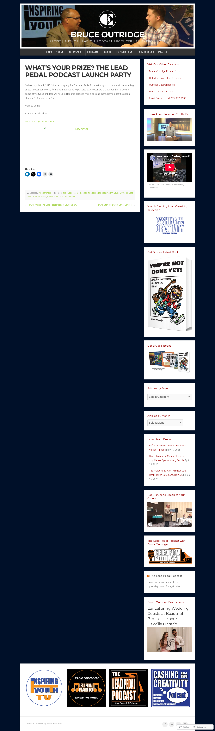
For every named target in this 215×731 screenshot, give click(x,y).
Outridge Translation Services (165, 78)
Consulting (75, 52)
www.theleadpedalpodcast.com (41, 121)
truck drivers (69, 196)
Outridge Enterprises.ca (162, 84)
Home (49, 52)
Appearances (45, 193)
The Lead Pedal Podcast (166, 575)
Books (107, 52)
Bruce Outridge (107, 34)
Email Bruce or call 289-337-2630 (167, 98)
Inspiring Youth (125, 52)
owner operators (55, 196)
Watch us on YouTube (161, 91)
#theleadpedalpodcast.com (100, 193)
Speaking (163, 52)
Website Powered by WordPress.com (44, 724)
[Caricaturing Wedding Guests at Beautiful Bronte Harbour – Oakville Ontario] (169, 651)
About (59, 52)
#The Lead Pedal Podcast (75, 193)
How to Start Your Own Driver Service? (115, 205)
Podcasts (92, 52)
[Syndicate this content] (148, 575)
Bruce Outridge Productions (164, 71)
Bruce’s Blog (146, 52)
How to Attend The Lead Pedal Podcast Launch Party (52, 205)
